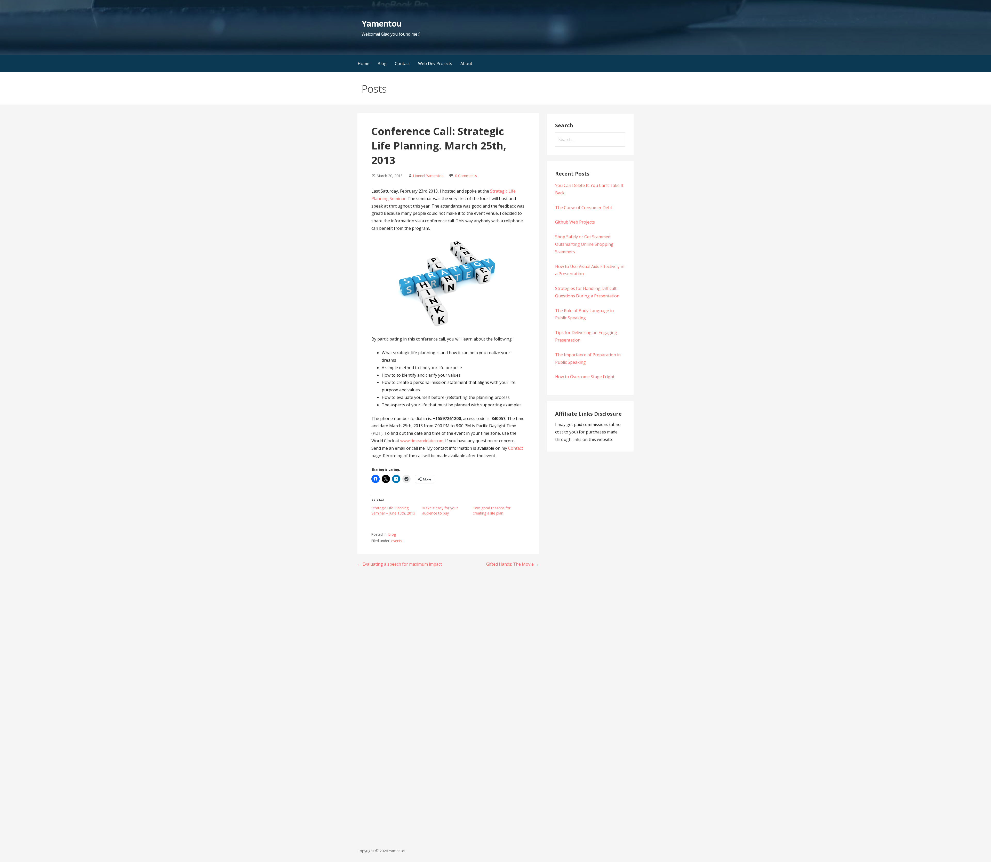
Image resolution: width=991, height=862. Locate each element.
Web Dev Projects (435, 63)
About (466, 63)
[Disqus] (448, 638)
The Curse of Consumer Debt (583, 207)
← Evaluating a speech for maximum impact (399, 564)
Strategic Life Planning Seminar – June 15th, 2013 (393, 510)
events (396, 540)
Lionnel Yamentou (428, 175)
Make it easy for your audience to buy (440, 510)
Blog (382, 63)
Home (363, 63)
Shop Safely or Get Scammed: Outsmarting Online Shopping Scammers (584, 244)
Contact (402, 63)
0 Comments (466, 175)
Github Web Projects (575, 222)
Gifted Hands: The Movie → (512, 564)
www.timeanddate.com (421, 441)
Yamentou (381, 23)
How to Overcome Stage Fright (584, 376)
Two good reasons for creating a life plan (491, 510)
